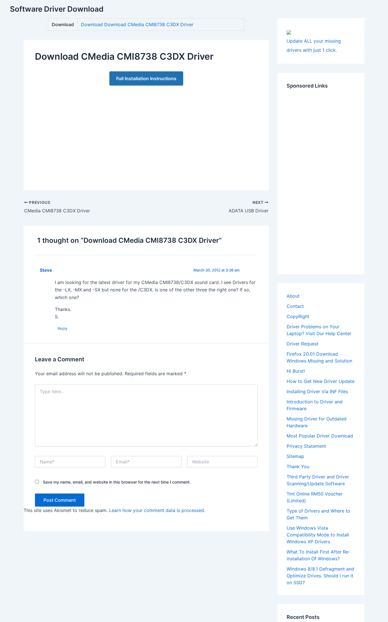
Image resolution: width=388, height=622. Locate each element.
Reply (62, 328)
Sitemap (295, 456)
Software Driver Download (56, 9)
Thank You (298, 466)
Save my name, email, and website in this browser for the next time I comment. (117, 482)
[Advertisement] (146, 132)
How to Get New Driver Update (320, 381)
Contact (295, 306)
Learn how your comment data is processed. (157, 510)
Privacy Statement (306, 446)
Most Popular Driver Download (320, 436)
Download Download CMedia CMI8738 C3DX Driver (137, 24)
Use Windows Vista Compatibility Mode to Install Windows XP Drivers (318, 534)
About (293, 296)
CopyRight (298, 316)
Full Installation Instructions (146, 78)
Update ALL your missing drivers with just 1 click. (314, 45)
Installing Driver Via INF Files (317, 391)
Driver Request (302, 344)
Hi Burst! (296, 371)
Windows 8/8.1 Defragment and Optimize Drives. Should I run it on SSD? (320, 575)
